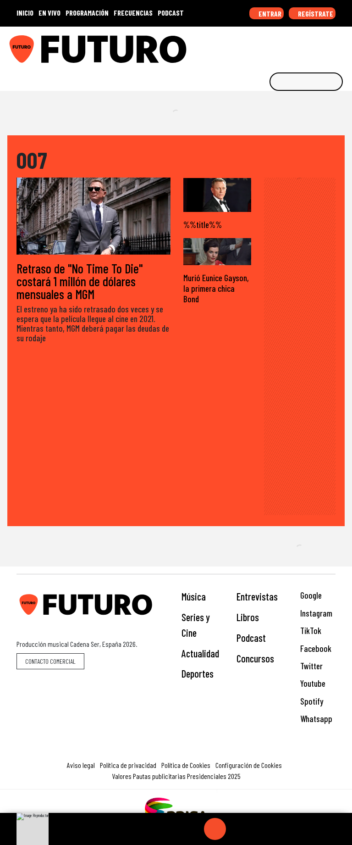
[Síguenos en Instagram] (257, 45)
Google (310, 595)
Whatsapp (315, 718)
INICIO (24, 12)
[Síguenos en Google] (243, 45)
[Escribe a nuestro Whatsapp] (342, 45)
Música (194, 596)
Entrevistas (257, 596)
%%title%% (202, 224)
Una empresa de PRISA (176, 809)
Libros (247, 617)
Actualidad (200, 653)
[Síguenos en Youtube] (314, 45)
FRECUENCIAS (133, 12)
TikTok (309, 630)
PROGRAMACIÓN (87, 12)
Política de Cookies (185, 765)
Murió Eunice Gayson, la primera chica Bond (216, 288)
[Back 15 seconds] (193, 829)
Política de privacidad (128, 765)
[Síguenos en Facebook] (285, 45)
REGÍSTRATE (315, 13)
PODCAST (171, 12)
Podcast (251, 638)
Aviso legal (81, 765)
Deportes (198, 673)
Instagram (315, 613)
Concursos (255, 658)
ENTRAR (269, 13)
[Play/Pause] (215, 829)
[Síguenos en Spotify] (328, 45)
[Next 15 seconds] (237, 829)
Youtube (311, 683)
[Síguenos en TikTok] (271, 45)
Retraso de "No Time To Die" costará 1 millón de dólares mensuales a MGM (79, 281)
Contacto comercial (50, 661)
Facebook (314, 648)
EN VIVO (49, 12)
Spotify (310, 701)
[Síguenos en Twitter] (300, 45)
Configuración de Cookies (248, 765)
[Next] (259, 829)
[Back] (171, 829)
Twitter (310, 666)
